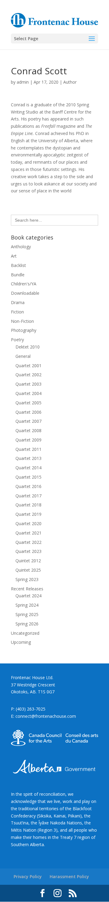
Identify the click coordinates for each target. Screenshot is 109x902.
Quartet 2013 (28, 458)
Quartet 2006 (28, 412)
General (23, 356)
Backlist (18, 265)
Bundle (18, 275)
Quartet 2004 (28, 393)
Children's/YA (23, 284)
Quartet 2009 (28, 440)
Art (14, 256)
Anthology (21, 246)
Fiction (17, 312)
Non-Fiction (22, 321)
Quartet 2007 (28, 421)
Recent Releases (27, 589)
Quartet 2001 (28, 365)
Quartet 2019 (28, 514)
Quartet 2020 (28, 523)
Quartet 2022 (28, 542)
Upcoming (21, 642)
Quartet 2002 (28, 374)
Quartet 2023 (28, 551)
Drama (18, 302)
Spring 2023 (26, 579)
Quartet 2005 (28, 403)
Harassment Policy (69, 876)
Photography (23, 330)
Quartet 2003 (28, 384)
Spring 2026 (26, 624)
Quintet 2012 (28, 560)
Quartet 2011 (28, 449)
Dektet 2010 (27, 347)
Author (70, 82)
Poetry (17, 339)
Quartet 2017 (28, 496)
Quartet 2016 (28, 486)
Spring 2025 (26, 614)
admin (23, 82)
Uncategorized (25, 633)
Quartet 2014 (28, 467)
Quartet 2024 (28, 596)
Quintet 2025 (28, 570)
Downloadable (25, 293)
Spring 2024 (26, 605)
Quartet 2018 (28, 505)
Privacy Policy (28, 876)
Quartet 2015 (28, 477)
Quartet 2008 (28, 430)
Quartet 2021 (28, 533)
